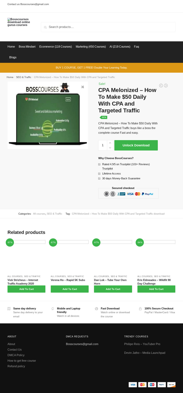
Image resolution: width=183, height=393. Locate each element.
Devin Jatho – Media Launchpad (144, 352)
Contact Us (15, 349)
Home (10, 77)
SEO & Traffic (23, 77)
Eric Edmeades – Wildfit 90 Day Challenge (154, 281)
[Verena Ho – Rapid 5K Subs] (70, 256)
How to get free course (22, 360)
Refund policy (16, 366)
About (11, 344)
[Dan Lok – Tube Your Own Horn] (113, 256)
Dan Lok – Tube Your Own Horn (110, 281)
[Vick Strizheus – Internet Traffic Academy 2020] (26, 256)
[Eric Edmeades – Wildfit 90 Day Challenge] (156, 256)
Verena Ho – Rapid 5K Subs (68, 280)
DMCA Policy (16, 355)
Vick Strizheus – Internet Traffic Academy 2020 (23, 281)
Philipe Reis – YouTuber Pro (142, 344)
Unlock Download (136, 145)
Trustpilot (107, 168)
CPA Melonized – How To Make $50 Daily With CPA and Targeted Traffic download (118, 213)
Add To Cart (26, 289)
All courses (39, 213)
